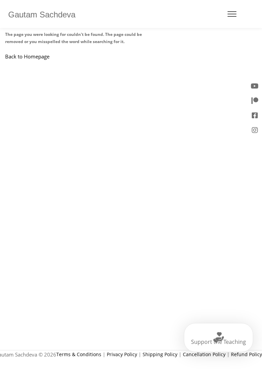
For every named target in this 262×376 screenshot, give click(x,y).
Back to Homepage (27, 56)
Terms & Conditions (78, 354)
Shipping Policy (160, 354)
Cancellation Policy (204, 354)
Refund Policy (246, 354)
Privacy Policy (122, 354)
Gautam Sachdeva (41, 15)
